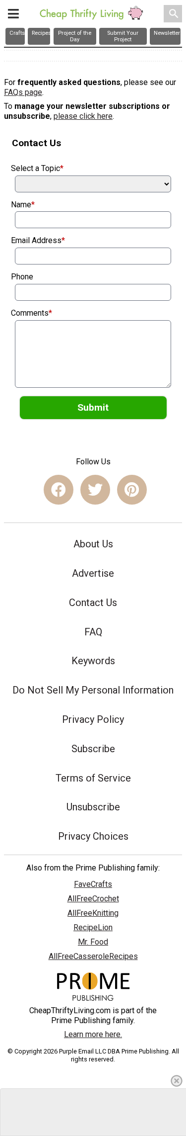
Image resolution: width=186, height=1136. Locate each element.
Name (23, 204)
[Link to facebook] (58, 490)
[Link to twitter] (95, 490)
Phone (22, 276)
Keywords (93, 661)
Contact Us (93, 603)
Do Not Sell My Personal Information (93, 690)
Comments (31, 313)
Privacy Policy (93, 719)
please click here (83, 116)
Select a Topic (37, 168)
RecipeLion (93, 927)
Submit (93, 407)
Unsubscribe (93, 807)
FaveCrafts (93, 884)
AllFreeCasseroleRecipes (93, 956)
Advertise (93, 573)
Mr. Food (93, 942)
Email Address (38, 240)
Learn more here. (93, 1034)
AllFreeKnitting (93, 913)
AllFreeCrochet (93, 898)
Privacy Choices (93, 836)
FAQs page (23, 92)
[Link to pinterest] (132, 490)
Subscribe (93, 749)
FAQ (93, 632)
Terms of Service (93, 778)
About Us (93, 544)
